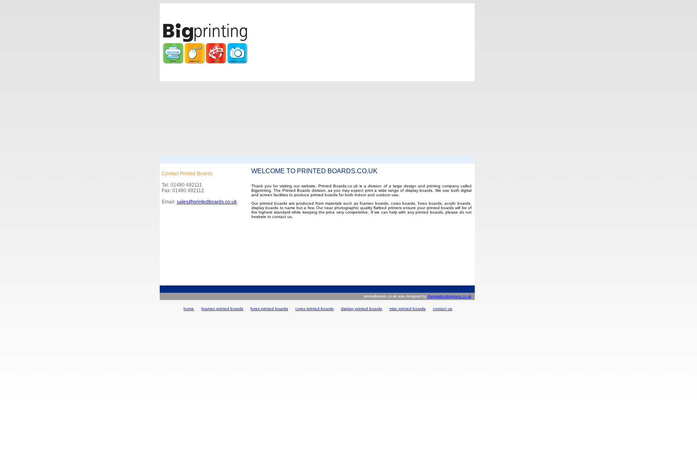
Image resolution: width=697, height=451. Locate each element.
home (189, 308)
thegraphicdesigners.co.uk (450, 296)
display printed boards (361, 308)
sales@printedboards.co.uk (207, 202)
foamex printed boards (222, 308)
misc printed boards (407, 308)
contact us (442, 308)
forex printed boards (269, 308)
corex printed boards (314, 308)
